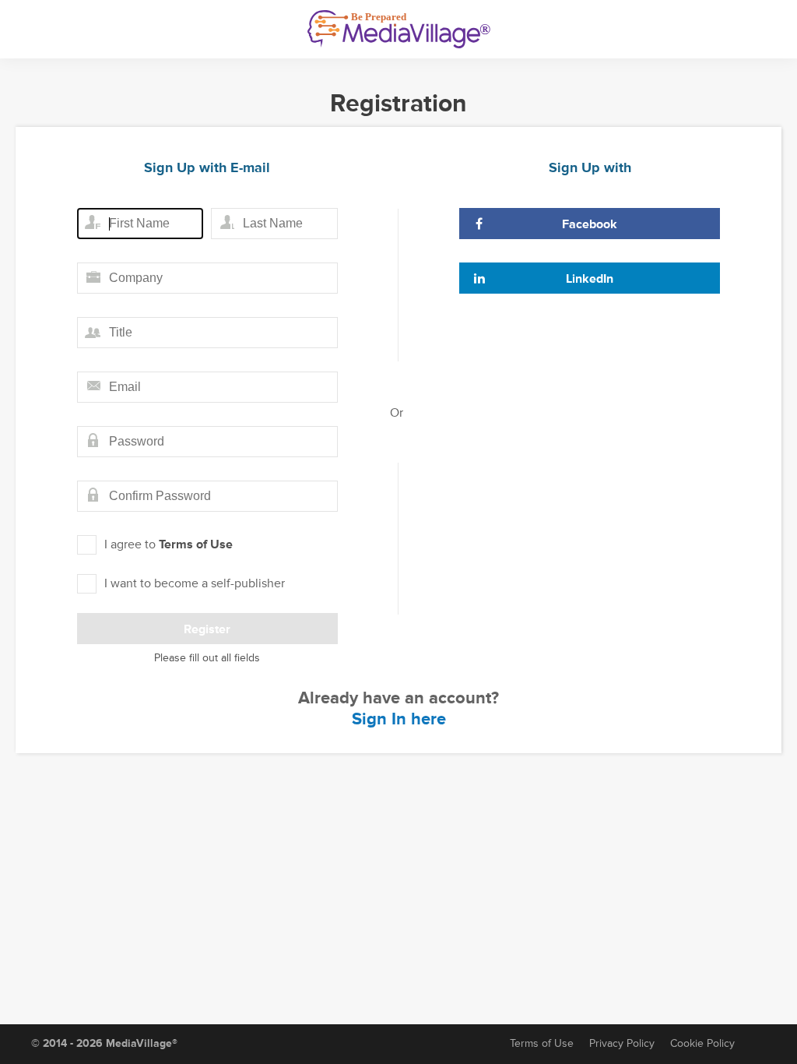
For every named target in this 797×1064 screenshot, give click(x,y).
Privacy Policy (622, 1043)
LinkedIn (589, 279)
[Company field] (207, 278)
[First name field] (140, 223)
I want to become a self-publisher (194, 583)
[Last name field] (274, 223)
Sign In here (399, 719)
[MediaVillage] (398, 29)
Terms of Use (196, 544)
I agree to (168, 544)
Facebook (589, 224)
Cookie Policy (702, 1043)
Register (207, 629)
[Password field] (207, 441)
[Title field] (207, 332)
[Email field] (207, 387)
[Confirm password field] (207, 496)
